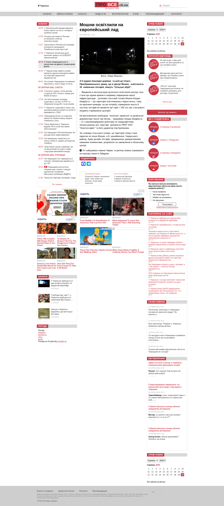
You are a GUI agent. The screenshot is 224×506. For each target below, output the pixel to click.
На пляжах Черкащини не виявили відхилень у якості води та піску (59, 82)
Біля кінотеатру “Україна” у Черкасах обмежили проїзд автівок (164, 325)
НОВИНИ (42, 24)
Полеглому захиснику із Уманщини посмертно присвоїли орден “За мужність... (163, 312)
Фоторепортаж (120, 14)
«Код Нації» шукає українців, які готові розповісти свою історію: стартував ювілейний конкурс (58, 149)
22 (152, 44)
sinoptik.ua (61, 341)
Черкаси (44, 6)
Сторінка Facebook (170, 127)
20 (182, 41)
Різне (136, 14)
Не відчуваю (158, 200)
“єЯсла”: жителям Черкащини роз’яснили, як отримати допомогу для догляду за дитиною (171, 89)
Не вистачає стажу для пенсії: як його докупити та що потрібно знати (172, 62)
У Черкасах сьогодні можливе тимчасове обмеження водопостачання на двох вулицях (166, 282)
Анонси (82, 14)
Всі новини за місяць (156, 51)
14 (160, 41)
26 (167, 44)
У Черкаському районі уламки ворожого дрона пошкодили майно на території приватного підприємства (59, 74)
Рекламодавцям (155, 14)
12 (152, 41)
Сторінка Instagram (170, 153)
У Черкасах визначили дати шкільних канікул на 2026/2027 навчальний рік (57, 55)
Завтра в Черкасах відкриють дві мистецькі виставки (61, 311)
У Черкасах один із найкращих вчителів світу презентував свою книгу (166, 250)
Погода (42, 326)
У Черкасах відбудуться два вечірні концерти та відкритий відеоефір (62, 283)
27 (171, 44)
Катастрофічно (159, 192)
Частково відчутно (161, 194)
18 (175, 41)
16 (167, 41)
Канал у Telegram (169, 140)
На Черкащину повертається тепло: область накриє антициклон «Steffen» (59, 140)
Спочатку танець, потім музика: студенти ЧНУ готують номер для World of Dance (59, 93)
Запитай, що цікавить (167, 112)
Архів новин (155, 24)
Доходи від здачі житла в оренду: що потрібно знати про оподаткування (172, 75)
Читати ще (167, 102)
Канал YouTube (168, 166)
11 (149, 41)
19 (179, 41)
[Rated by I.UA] (157, 493)
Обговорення (156, 358)
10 (182, 38)
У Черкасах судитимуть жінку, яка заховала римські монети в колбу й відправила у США (59, 109)
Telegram (104, 153)
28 (175, 44)
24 (160, 44)
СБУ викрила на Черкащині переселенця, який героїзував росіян (166, 274)
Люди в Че (100, 14)
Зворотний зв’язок (66, 491)
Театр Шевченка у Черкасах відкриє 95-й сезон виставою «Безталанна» (56, 126)
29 (179, 44)
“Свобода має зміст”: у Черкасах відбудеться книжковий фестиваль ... (62, 297)
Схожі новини (156, 302)
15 (164, 41)
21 (149, 44)
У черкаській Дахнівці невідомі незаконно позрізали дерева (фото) (124, 178)
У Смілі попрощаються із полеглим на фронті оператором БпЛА (59, 64)
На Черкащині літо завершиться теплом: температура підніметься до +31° (59, 161)
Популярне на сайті (160, 214)
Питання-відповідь (159, 56)
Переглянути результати (167, 207)
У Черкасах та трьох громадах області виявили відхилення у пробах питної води (167, 243)
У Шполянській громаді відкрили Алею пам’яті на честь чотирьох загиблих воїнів (58, 30)
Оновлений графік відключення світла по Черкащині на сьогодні (166, 350)
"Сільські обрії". (123, 87)
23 (156, 44)
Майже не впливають (162, 197)
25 (164, 44)
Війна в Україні (65, 14)
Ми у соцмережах (158, 119)
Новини (47, 14)
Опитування (155, 180)
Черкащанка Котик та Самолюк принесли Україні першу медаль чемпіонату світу (58, 118)
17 (171, 41)
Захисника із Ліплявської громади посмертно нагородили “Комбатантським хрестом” (59, 47)
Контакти (176, 14)
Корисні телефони (45, 491)
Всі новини (57, 184)
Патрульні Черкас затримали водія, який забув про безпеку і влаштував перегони (97, 179)
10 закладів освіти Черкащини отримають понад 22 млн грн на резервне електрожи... (166, 337)
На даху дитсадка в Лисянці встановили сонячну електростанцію (56, 38)
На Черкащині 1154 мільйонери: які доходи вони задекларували (59, 133)
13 (156, 41)
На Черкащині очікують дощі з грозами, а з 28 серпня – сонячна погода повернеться (166, 266)
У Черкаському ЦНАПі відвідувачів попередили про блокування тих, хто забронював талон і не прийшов (164, 290)
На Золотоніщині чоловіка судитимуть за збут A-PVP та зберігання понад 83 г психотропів (59, 101)
